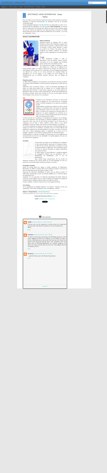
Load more (44, 286)
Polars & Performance (29, 7)
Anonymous (30, 234)
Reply (29, 229)
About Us (15, 7)
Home (10, 7)
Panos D (54, 196)
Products (21, 7)
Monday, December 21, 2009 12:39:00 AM (41, 221)
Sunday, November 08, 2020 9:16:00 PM (43, 253)
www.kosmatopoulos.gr (44, 191)
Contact (43, 7)
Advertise (38, 7)
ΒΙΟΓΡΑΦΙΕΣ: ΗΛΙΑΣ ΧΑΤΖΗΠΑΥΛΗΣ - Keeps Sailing (45, 15)
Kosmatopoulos (51, 198)
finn (46, 198)
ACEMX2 (29, 221)
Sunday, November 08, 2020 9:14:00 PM (43, 234)
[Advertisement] (76, 39)
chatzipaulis (41, 198)
